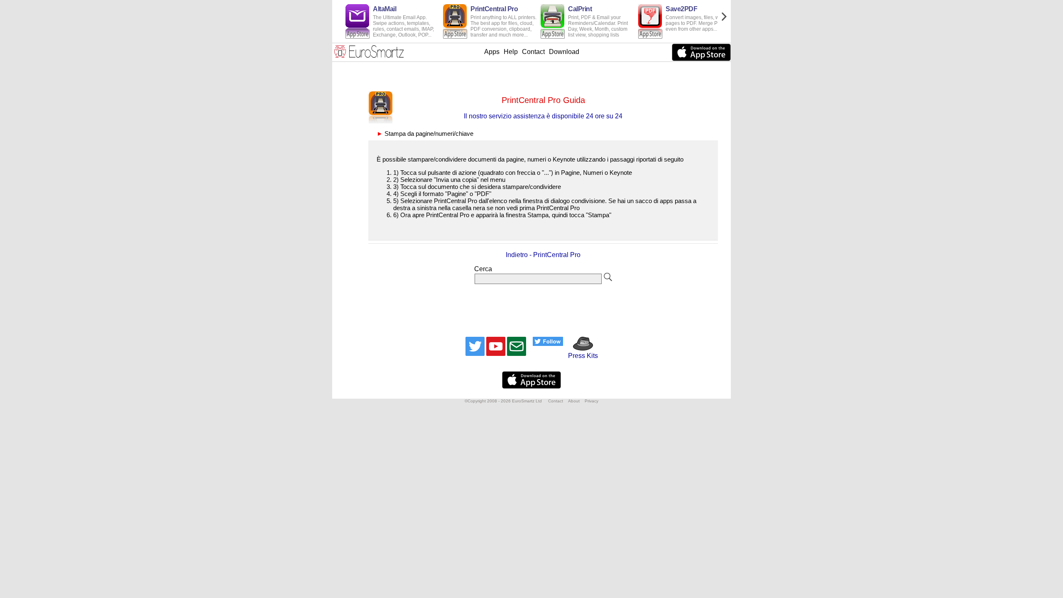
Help (511, 51)
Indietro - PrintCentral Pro (543, 254)
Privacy (591, 401)
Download (564, 51)
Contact (533, 51)
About (574, 401)
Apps (492, 51)
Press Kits (580, 355)
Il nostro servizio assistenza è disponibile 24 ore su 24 (543, 116)
